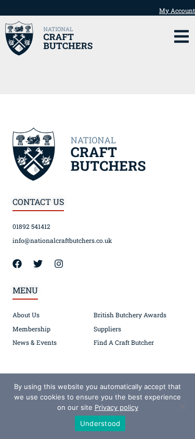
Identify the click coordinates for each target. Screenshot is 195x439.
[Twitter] (42, 263)
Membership (31, 329)
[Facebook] (21, 263)
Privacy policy (116, 407)
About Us (26, 315)
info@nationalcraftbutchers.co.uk (62, 240)
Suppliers (107, 329)
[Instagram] (63, 263)
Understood (100, 423)
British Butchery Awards (130, 315)
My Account (177, 10)
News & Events (34, 342)
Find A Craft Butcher (124, 342)
